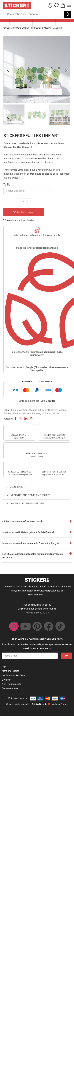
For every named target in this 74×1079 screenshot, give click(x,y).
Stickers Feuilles (13, 413)
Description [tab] (17, 486)
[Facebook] (48, 626)
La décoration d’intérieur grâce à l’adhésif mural (28, 532)
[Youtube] (25, 626)
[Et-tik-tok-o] (60, 626)
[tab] (36, 487)
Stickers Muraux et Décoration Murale (22, 521)
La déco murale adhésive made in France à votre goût (30, 543)
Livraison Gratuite (20, 435)
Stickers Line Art (50, 413)
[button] (50, 5)
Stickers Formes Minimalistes (46, 28)
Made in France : (37, 247)
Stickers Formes (31, 413)
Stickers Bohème (57, 410)
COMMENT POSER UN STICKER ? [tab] (28, 503)
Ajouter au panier (26, 212)
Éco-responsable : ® (37, 353)
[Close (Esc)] (0, 718)
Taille (6, 184)
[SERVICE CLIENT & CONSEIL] (54, 466)
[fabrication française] (37, 447)
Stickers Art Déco (37, 410)
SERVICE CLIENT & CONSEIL (54, 472)
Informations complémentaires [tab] (30, 495)
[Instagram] (14, 626)
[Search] (67, 14)
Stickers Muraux (21, 28)
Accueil (6, 28)
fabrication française (37, 453)
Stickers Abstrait (19, 410)
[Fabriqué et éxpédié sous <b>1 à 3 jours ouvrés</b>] (37, 230)
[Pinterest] (37, 626)
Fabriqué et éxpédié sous (37, 235)
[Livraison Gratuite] (19, 429)
